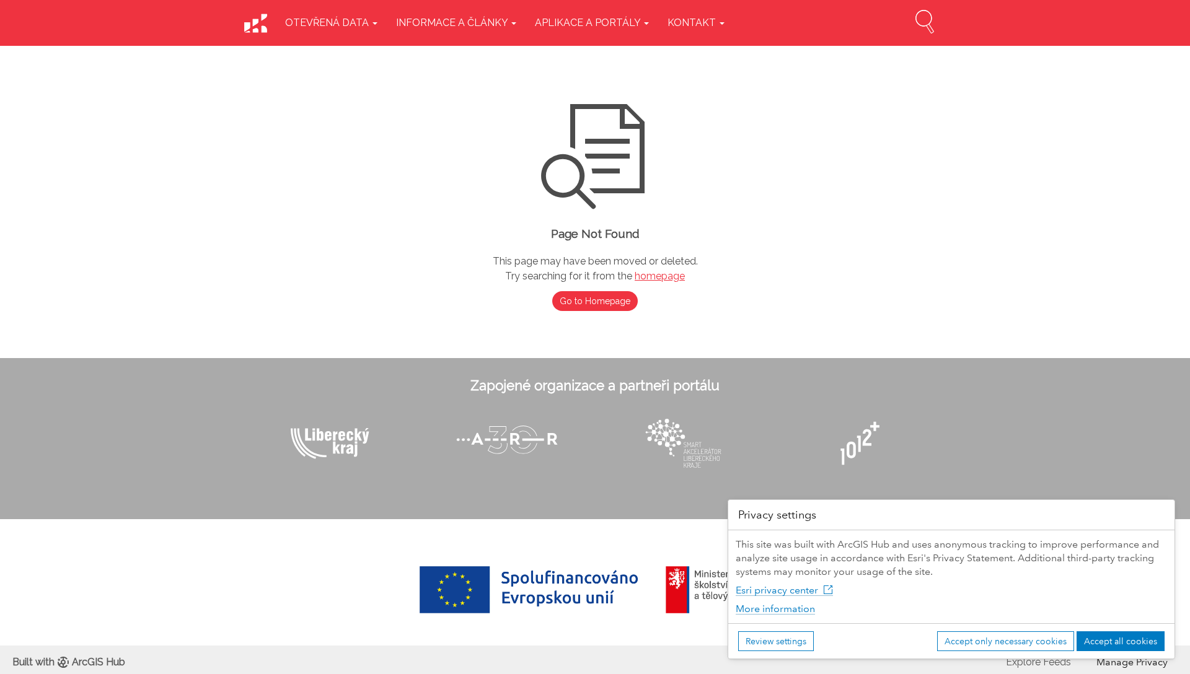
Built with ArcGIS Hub (68, 662)
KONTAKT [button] (693, 22)
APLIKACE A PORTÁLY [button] (589, 22)
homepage (660, 276)
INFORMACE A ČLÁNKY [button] (453, 22)
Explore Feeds (1038, 662)
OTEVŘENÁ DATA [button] (328, 22)
